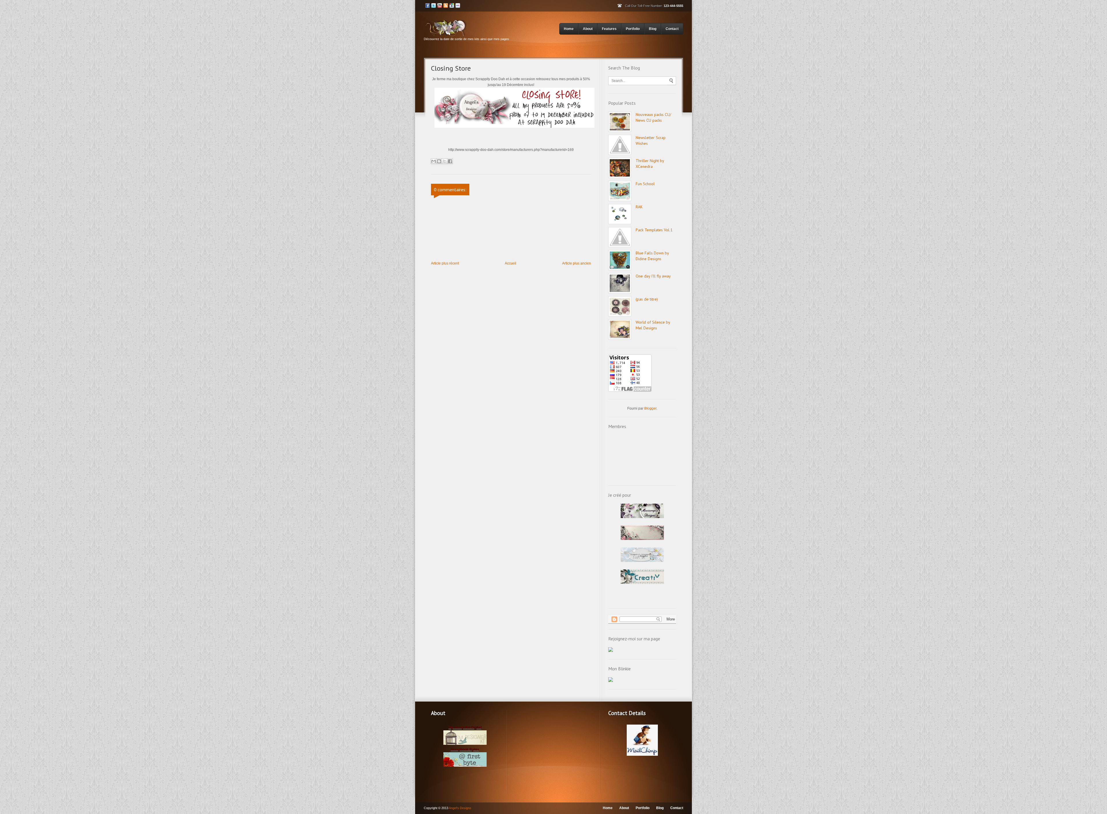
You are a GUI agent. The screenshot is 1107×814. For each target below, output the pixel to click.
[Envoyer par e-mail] (433, 161)
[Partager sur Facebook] (450, 161)
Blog (652, 29)
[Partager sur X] (444, 161)
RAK (639, 206)
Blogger (650, 408)
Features (609, 29)
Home (569, 29)
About (588, 29)
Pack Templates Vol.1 (654, 229)
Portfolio (633, 29)
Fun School (645, 183)
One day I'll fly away (653, 276)
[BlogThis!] (439, 161)
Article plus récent (445, 263)
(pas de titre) (647, 299)
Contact (672, 29)
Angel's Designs (460, 808)
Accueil (510, 263)
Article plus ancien (576, 263)
